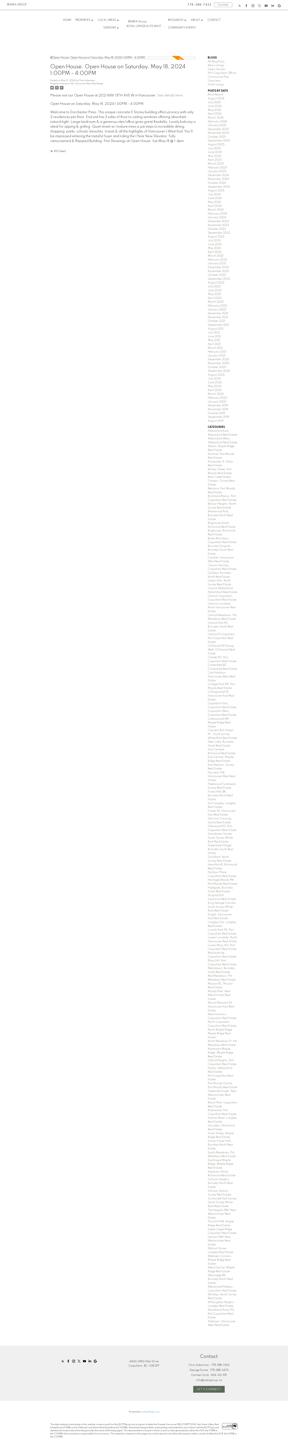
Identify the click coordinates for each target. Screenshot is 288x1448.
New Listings (216, 65)
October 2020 (217, 367)
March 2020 (216, 394)
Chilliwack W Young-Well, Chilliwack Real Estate (221, 650)
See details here (170, 95)
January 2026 (217, 125)
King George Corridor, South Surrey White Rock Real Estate (222, 907)
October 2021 (216, 321)
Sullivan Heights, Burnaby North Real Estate (220, 1183)
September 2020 (219, 371)
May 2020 (214, 386)
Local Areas (107, 20)
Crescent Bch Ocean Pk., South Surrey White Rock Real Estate (222, 734)
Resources (175, 20)
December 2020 (218, 359)
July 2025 (214, 148)
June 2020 (215, 382)
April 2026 (215, 113)
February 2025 (217, 167)
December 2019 (218, 405)
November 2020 (218, 363)
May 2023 (214, 248)
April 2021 (214, 344)
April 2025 (215, 160)
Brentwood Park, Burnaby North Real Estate (220, 515)
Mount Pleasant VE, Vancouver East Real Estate (221, 1006)
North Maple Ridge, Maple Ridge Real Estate (220, 1033)
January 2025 (217, 171)
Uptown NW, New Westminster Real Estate (219, 1241)
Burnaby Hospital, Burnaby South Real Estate (220, 550)
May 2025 (214, 156)
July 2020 (214, 378)
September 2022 (219, 279)
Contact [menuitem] (214, 20)
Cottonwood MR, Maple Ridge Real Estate (219, 723)
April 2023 (215, 252)
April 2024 (215, 206)
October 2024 (217, 183)
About (195, 20)
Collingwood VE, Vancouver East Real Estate (221, 696)
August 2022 (216, 282)
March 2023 (216, 255)
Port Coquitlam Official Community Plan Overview (222, 77)
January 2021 (216, 355)
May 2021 (214, 340)
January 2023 (217, 263)
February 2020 (217, 397)
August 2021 (216, 329)
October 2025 (217, 137)
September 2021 (218, 325)
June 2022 (215, 290)
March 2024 (216, 209)
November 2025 (218, 133)
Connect (223, 4)
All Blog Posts (216, 61)
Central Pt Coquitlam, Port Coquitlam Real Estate (222, 638)
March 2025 (216, 163)
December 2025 (218, 129)
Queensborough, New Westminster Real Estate (222, 1095)
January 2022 (217, 309)
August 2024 (216, 190)
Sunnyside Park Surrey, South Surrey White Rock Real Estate (222, 1202)
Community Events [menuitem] (182, 27)
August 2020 (216, 375)
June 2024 (215, 198)
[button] (239, 5)
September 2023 (219, 233)
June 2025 (215, 152)
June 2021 (214, 336)
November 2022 (218, 271)
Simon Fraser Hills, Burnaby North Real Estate (220, 1145)
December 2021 (218, 313)
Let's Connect (209, 1389)
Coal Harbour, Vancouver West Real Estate (221, 676)
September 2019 (218, 417)
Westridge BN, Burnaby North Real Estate (220, 1279)
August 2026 (216, 98)
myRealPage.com (150, 1412)
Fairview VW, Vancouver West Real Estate (81, 84)
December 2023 (218, 221)
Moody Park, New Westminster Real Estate (219, 995)
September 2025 (219, 140)
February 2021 (217, 351)
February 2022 (217, 305)
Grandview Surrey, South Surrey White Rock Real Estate (220, 838)
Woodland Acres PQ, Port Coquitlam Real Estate (221, 1314)
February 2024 (217, 213)
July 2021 (214, 332)
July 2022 (214, 286)
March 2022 (216, 302)
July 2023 (214, 240)
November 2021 (218, 317)
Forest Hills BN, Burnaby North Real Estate (220, 795)
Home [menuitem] (67, 20)
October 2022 (217, 275)
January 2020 (217, 401)
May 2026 (214, 110)
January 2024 (217, 217)
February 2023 (217, 259)
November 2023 (218, 225)
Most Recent (215, 94)
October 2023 (217, 229)
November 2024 (218, 179)
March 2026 (216, 117)
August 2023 (216, 236)
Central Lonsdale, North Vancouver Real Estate (222, 607)
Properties (82, 20)
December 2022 (218, 267)
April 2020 (215, 390)
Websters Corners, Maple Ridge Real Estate (220, 1260)
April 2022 (215, 298)
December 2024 (218, 175)
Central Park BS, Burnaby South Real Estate (220, 627)
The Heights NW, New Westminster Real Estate (222, 1214)
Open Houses (216, 69)
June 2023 (215, 244)
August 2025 (216, 144)
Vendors (109, 27)
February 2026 (217, 121)
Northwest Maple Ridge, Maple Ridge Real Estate (220, 1053)
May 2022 (214, 294)
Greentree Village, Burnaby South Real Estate (220, 849)
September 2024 (219, 186)
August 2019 (216, 421)
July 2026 (214, 102)
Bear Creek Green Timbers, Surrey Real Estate (221, 481)
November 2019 (218, 409)
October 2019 (216, 413)
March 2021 (215, 348)
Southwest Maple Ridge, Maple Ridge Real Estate (220, 1164)
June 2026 (215, 106)
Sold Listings (216, 84)
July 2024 (214, 194)
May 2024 (214, 202)
